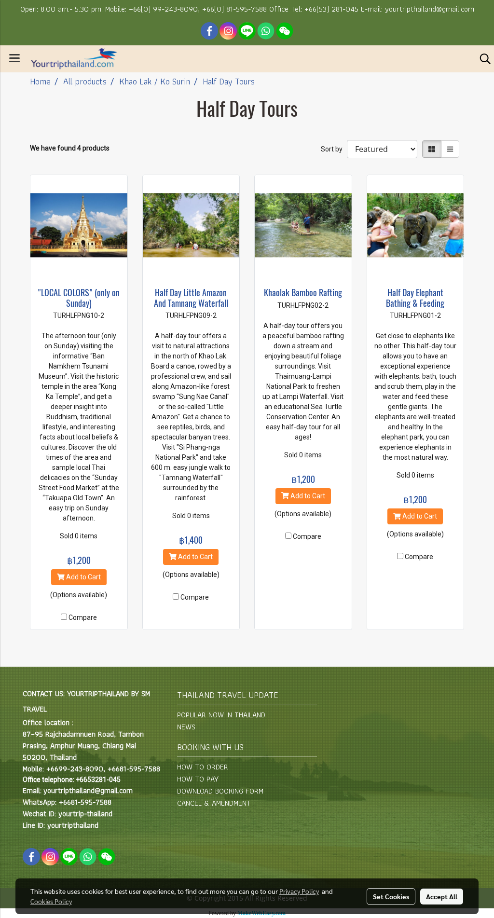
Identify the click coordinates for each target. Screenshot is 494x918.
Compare (83, 617)
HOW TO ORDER (202, 767)
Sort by (334, 149)
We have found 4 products (70, 148)
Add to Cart (83, 577)
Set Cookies (391, 896)
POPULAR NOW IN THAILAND (221, 715)
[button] (482, 59)
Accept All (441, 896)
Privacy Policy (299, 891)
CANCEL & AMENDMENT (214, 803)
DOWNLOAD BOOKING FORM (220, 791)
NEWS (186, 727)
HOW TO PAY (198, 779)
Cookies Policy (51, 901)
